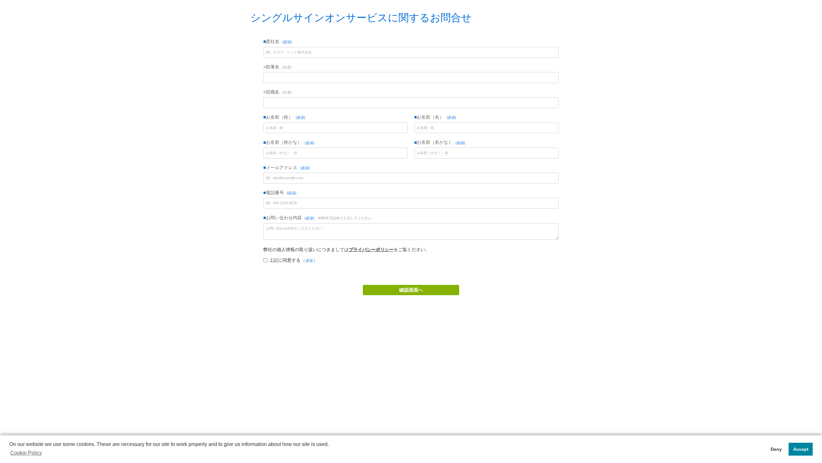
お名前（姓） (285, 117)
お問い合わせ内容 (319, 217)
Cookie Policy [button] (26, 453)
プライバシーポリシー (371, 249)
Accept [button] (801, 449)
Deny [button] (776, 449)
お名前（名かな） (440, 142)
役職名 (278, 92)
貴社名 (278, 41)
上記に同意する (291, 260)
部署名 (278, 66)
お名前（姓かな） (289, 142)
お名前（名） (436, 117)
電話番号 (280, 192)
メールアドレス (287, 167)
